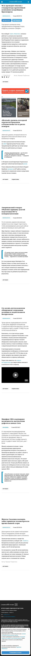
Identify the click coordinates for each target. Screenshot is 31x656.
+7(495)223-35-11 (6, 614)
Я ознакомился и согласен (15, 652)
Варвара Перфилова (23, 75)
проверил (10, 169)
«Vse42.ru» (25, 540)
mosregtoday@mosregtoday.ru (9, 616)
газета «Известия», (15, 34)
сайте (4, 144)
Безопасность (6, 16)
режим (25, 164)
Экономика (6, 427)
